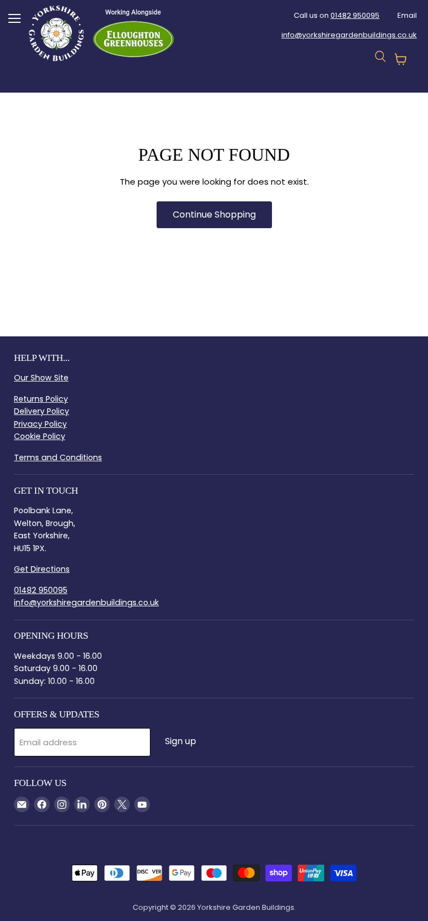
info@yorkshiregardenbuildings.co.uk (349, 35)
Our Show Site (41, 377)
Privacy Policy (40, 424)
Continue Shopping (214, 214)
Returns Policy (41, 398)
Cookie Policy (39, 436)
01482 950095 (355, 15)
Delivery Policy (41, 411)
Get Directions (42, 569)
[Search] (155, 73)
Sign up (180, 741)
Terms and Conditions (58, 457)
